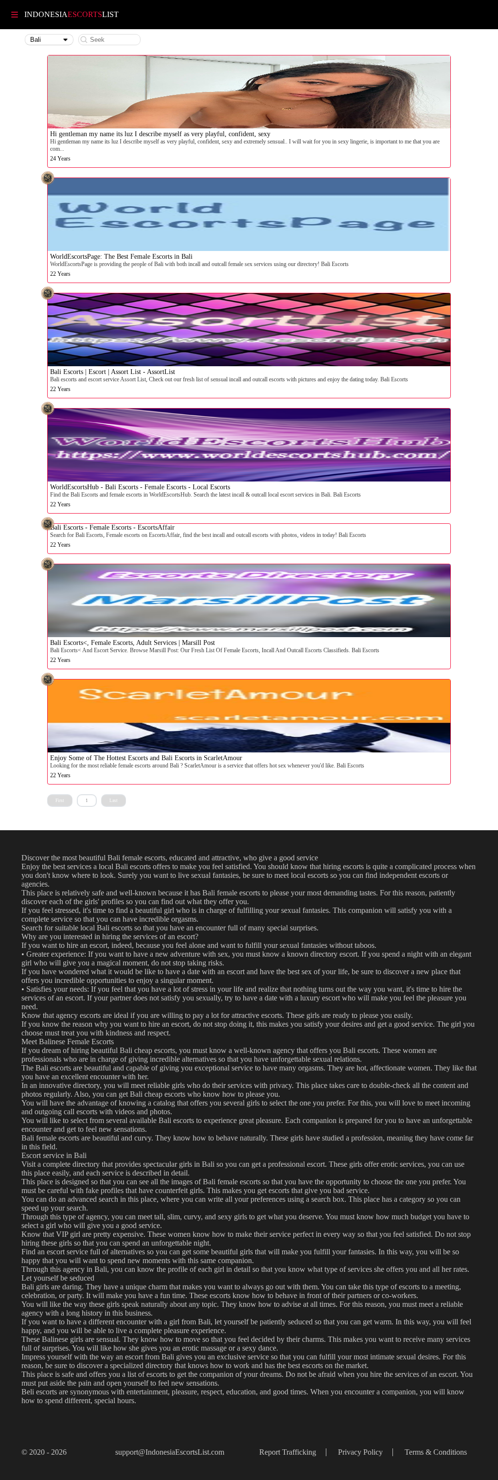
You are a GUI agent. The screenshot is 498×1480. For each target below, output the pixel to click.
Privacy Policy (360, 1452)
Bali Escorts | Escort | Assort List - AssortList (112, 371)
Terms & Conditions (436, 1452)
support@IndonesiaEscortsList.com (169, 1452)
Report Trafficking (287, 1452)
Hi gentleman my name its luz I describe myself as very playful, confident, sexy (160, 134)
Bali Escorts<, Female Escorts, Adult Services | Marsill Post (132, 642)
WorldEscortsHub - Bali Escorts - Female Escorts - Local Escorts (140, 487)
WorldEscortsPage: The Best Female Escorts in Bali (121, 256)
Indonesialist (71, 14)
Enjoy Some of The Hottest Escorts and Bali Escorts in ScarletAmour (146, 758)
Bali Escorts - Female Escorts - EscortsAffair (112, 527)
